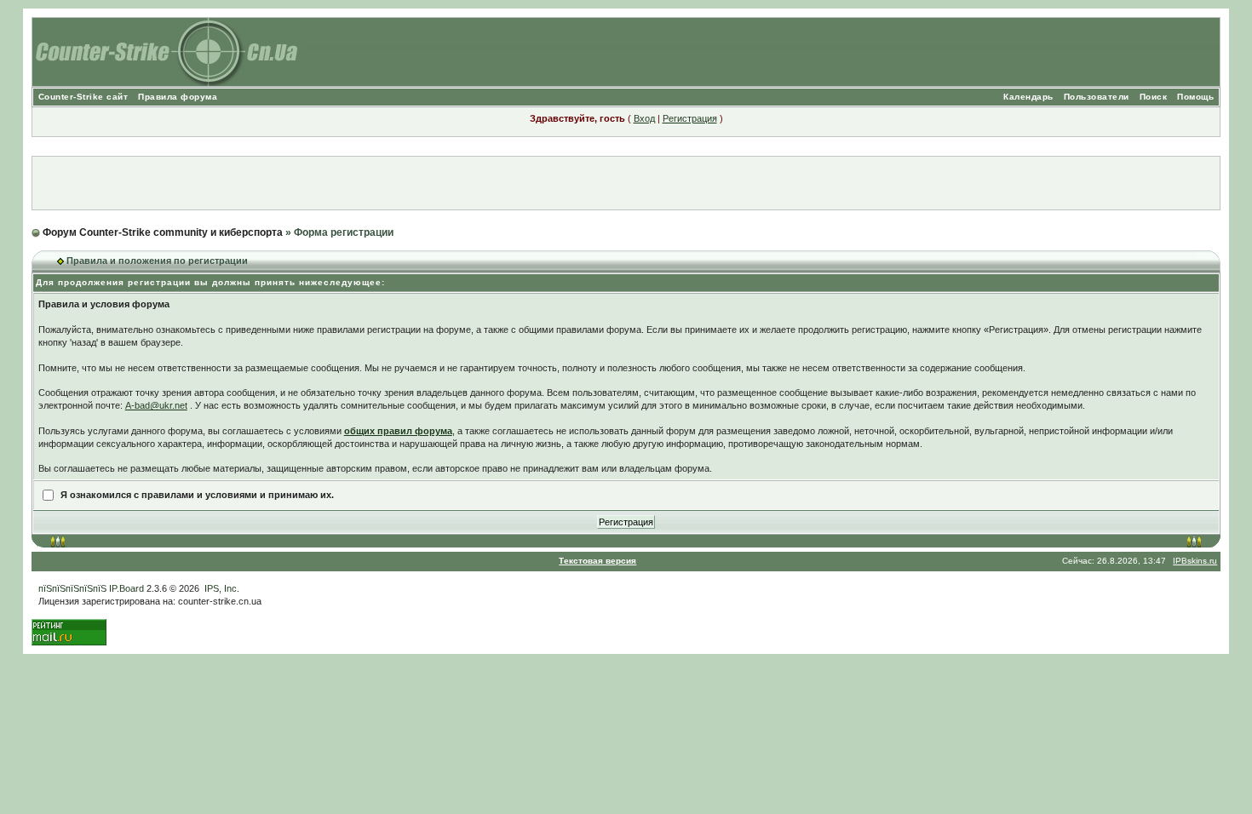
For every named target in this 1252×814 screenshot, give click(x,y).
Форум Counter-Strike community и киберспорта (163, 232)
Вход (644, 118)
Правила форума (177, 96)
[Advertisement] (626, 183)
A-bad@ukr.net (156, 405)
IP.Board (126, 588)
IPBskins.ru (1195, 560)
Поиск (1154, 96)
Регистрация (690, 118)
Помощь (1195, 96)
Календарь (1028, 96)
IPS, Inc (220, 588)
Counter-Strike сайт (83, 96)
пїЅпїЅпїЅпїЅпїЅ (72, 588)
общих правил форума (398, 431)
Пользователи (1096, 96)
